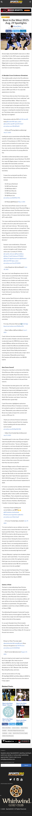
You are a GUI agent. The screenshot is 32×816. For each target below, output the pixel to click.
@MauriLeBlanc (19, 254)
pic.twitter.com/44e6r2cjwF (11, 517)
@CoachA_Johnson (9, 254)
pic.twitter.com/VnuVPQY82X (12, 263)
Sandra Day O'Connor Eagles (20, 733)
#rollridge (25, 324)
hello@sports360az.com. (8, 759)
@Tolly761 (6, 258)
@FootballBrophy (18, 643)
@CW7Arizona (20, 645)
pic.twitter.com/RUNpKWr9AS (12, 429)
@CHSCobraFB (23, 119)
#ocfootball (15, 512)
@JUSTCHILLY (19, 124)
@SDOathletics (8, 512)
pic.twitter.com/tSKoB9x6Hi (11, 126)
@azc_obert (18, 121)
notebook (4, 733)
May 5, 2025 (21, 202)
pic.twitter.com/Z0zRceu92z (16, 326)
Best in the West (6, 727)
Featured (4, 17)
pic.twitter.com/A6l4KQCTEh (12, 198)
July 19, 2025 (7, 435)
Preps (8, 17)
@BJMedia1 (23, 258)
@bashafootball (8, 643)
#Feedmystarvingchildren (11, 514)
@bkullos (20, 514)
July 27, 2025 (7, 132)
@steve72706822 (18, 256)
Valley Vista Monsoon (7, 735)
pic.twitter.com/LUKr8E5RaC (12, 648)
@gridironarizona (14, 258)
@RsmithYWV (10, 121)
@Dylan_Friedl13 (8, 256)
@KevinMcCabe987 (9, 124)
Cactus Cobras (15, 727)
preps (10, 733)
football (4, 730)
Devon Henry (17, 26)
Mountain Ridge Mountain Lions (16, 730)
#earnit (6, 326)
